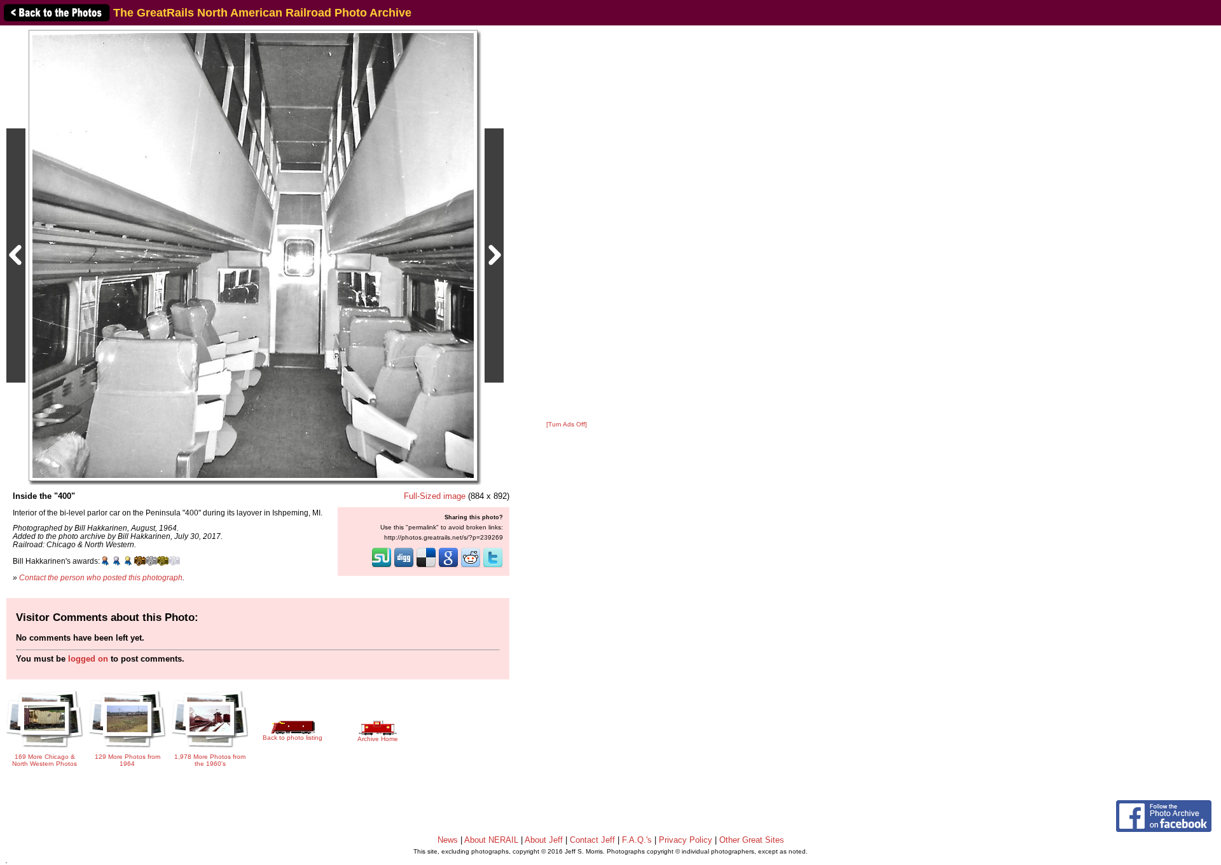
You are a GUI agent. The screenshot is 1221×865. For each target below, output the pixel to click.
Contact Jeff (592, 840)
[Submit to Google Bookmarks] (448, 566)
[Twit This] (493, 566)
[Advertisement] (566, 223)
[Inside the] (253, 255)
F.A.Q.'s (637, 840)
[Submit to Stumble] (381, 566)
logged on (88, 659)
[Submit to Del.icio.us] (426, 566)
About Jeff (544, 840)
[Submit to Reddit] (470, 566)
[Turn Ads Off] (566, 424)
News (448, 840)
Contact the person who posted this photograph (101, 577)
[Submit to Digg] (404, 566)
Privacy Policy (685, 840)
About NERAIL (491, 840)
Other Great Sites (751, 840)
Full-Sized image (435, 496)
